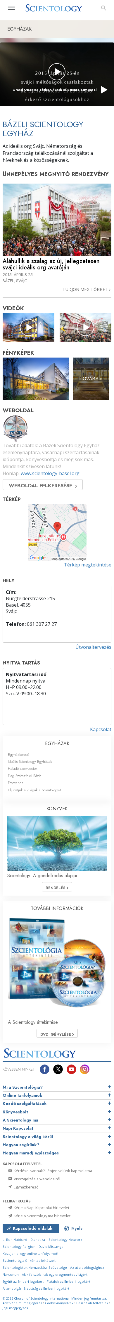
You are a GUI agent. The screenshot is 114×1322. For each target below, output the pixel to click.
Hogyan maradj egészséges (31, 1153)
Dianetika (37, 1239)
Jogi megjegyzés (15, 1308)
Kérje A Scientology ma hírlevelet (41, 1215)
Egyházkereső (18, 754)
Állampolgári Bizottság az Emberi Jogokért (36, 1288)
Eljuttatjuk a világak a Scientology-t (34, 790)
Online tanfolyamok (22, 1095)
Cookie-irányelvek (59, 1303)
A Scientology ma (20, 1120)
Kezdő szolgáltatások (25, 1103)
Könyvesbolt (15, 1112)
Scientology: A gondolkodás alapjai (42, 875)
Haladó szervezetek (22, 768)
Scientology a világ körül (28, 1137)
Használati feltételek (92, 1303)
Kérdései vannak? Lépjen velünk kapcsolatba (52, 1170)
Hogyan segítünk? (21, 1145)
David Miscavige (51, 1246)
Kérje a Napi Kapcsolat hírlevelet (41, 1207)
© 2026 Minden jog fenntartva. (55, 1298)
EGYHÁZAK (57, 743)
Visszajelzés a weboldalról (36, 1178)
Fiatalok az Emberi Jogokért (68, 1281)
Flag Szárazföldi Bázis (24, 776)
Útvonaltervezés (93, 647)
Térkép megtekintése (87, 565)
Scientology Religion (19, 1246)
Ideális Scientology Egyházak (30, 761)
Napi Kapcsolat (18, 1128)
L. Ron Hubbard (15, 1239)
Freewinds (15, 783)
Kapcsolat (100, 729)
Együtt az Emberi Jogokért (23, 1281)
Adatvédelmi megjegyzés (22, 1303)
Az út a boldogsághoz (87, 1267)
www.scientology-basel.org (50, 473)
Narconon (11, 1274)
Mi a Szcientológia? (23, 1087)
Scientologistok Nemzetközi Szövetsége (35, 1267)
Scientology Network (65, 1239)
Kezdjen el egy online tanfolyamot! (30, 1253)
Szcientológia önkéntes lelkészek (29, 1260)
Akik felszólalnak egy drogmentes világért (54, 1274)
